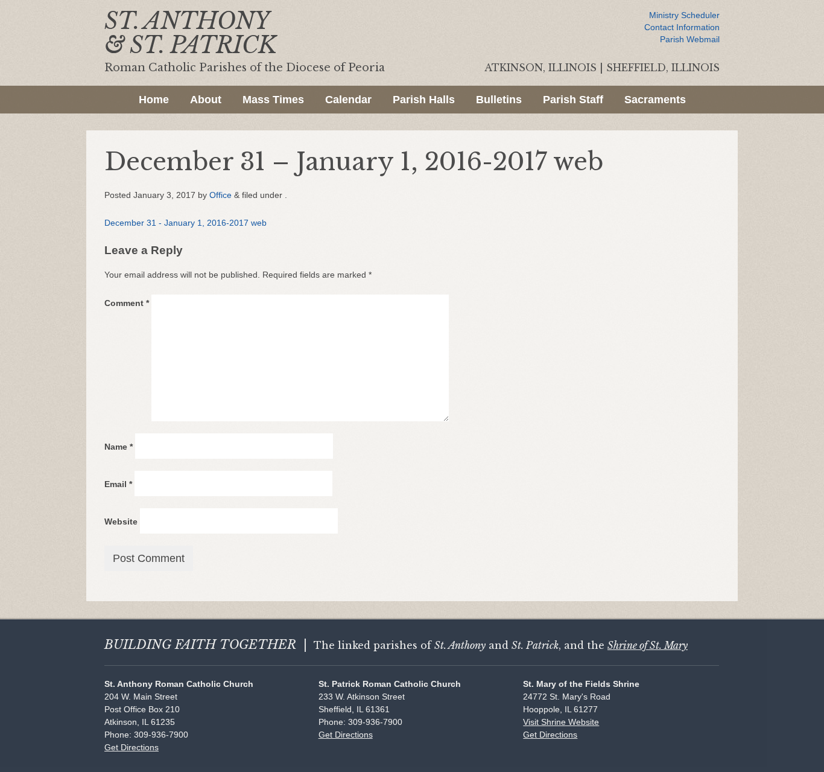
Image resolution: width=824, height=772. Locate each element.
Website (121, 521)
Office (220, 195)
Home (154, 100)
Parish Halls (424, 100)
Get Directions (131, 747)
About (205, 100)
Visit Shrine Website (561, 722)
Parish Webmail (690, 39)
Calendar (348, 100)
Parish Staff (573, 100)
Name (118, 446)
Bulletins (499, 100)
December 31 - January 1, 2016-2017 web (185, 223)
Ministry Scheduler (684, 15)
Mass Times (273, 100)
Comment (126, 303)
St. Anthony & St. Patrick (190, 33)
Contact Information (682, 27)
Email (118, 484)
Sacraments (655, 100)
